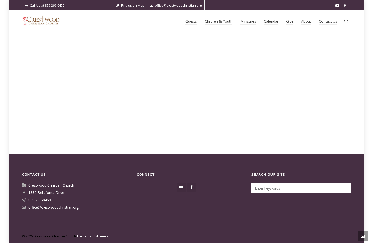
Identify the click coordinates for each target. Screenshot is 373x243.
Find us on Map (132, 5)
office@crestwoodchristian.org (178, 5)
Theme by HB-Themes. (93, 236)
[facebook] (345, 6)
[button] (344, 188)
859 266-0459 (39, 200)
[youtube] (338, 6)
